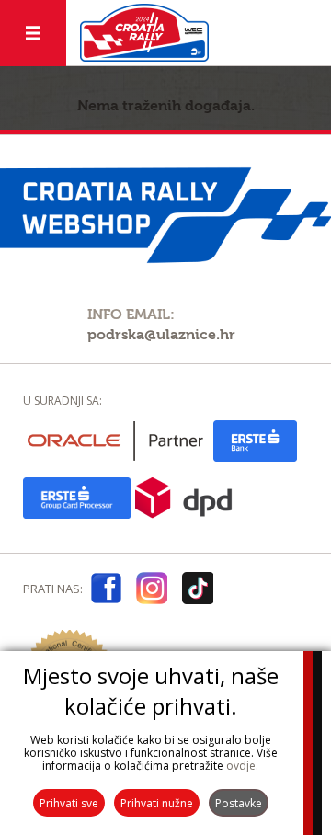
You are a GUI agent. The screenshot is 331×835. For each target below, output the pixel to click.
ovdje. (242, 765)
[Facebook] (106, 592)
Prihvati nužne (156, 803)
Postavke (238, 803)
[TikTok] (198, 592)
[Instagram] (152, 592)
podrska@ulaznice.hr (161, 334)
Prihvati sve (69, 803)
